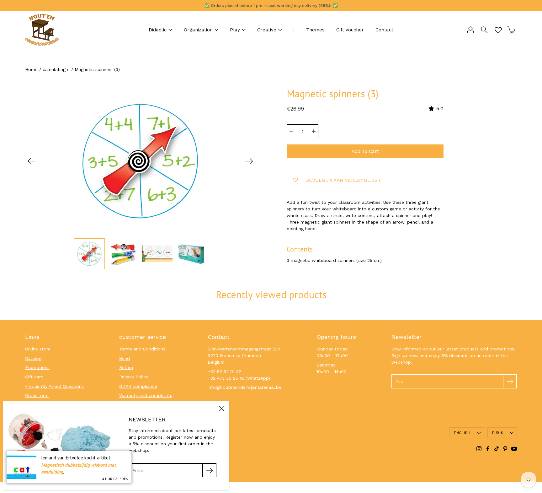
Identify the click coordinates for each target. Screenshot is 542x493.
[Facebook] (488, 448)
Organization (198, 30)
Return (126, 367)
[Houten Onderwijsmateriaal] (42, 30)
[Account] (470, 30)
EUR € (497, 433)
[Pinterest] (505, 448)
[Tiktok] (496, 448)
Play (235, 30)
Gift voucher (350, 30)
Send (124, 358)
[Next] (249, 161)
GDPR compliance (138, 386)
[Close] (221, 408)
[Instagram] (479, 448)
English (462, 433)
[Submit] (510, 381)
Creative (266, 30)
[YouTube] (514, 448)
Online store (37, 348)
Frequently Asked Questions (54, 386)
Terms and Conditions (142, 348)
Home (31, 69)
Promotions (37, 367)
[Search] (484, 30)
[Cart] (512, 30)
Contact (384, 30)
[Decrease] (291, 131)
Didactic (158, 30)
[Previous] (31, 161)
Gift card (34, 376)
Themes (315, 30)
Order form (37, 395)
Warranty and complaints (145, 395)
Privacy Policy (133, 376)
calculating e (56, 69)
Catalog (33, 358)
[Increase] (313, 131)
